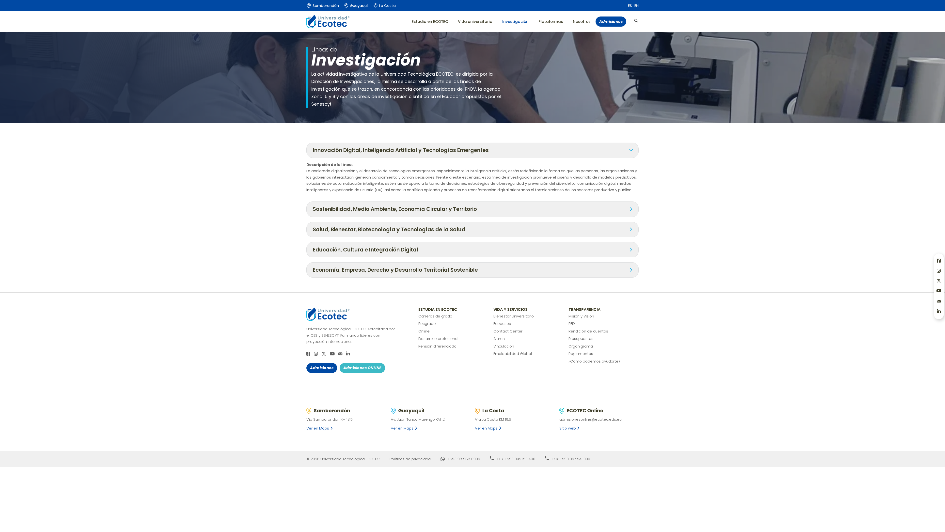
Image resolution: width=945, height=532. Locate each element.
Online (424, 331)
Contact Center (507, 331)
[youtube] (332, 354)
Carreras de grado (435, 316)
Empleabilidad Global (512, 353)
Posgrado (427, 323)
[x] (324, 354)
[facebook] (308, 354)
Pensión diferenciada (437, 346)
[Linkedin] (348, 354)
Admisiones (611, 21)
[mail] (340, 354)
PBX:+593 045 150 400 (516, 459)
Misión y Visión (581, 316)
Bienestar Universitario (513, 316)
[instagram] (316, 354)
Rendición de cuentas (588, 331)
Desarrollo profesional (438, 338)
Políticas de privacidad (410, 459)
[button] (472, 150)
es (630, 5)
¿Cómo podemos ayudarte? (594, 361)
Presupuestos (580, 338)
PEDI (572, 323)
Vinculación (503, 346)
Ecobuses (502, 323)
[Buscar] (636, 20)
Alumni (499, 338)
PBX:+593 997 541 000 (571, 459)
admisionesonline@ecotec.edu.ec (590, 419)
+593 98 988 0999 (463, 459)
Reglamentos (580, 353)
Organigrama (580, 346)
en (636, 5)
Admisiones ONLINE (362, 367)
